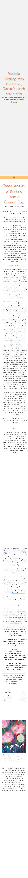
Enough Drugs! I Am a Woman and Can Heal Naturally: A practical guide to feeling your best (14, 759)
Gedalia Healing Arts (14, 76)
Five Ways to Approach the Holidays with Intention (7, 697)
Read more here (15, 344)
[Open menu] (14, 177)
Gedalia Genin (9, 206)
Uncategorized (14, 181)
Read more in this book (15, 266)
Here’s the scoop (18, 593)
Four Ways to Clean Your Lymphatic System (21, 697)
